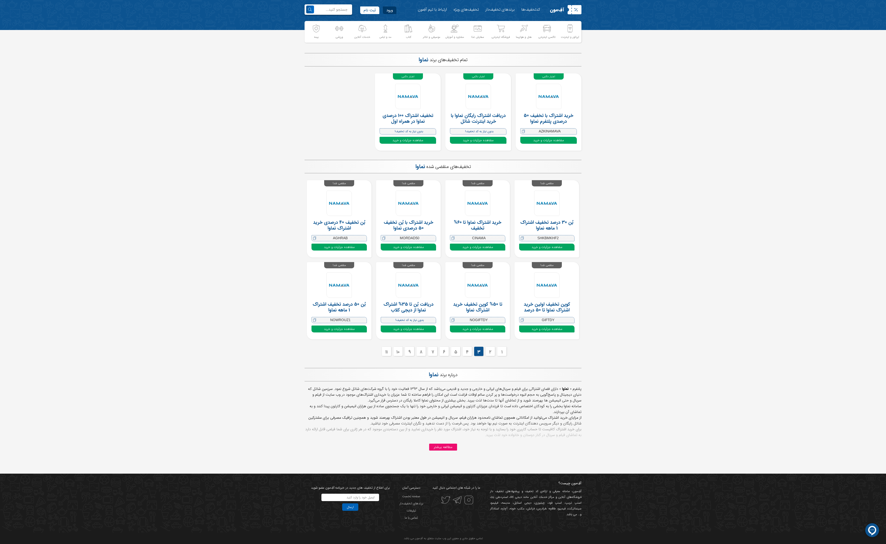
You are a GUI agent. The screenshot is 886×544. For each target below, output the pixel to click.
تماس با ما (411, 517)
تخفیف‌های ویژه (466, 9)
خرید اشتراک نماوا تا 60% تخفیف (477, 225)
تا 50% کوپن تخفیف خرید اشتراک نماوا (477, 307)
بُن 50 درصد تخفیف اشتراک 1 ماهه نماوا (339, 307)
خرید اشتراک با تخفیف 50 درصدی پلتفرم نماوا (548, 118)
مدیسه (506, 502)
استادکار (494, 508)
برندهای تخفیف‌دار (500, 9)
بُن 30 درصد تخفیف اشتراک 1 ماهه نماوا (546, 225)
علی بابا (495, 497)
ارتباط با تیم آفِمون (432, 9)
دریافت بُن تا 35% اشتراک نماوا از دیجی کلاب (408, 307)
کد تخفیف (531, 491)
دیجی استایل (522, 502)
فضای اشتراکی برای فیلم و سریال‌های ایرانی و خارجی (511, 389)
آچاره (504, 508)
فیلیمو (494, 502)
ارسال (350, 507)
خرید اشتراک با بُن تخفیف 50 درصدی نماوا (408, 225)
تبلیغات (411, 510)
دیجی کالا (516, 497)
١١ (386, 352)
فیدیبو (562, 508)
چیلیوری (540, 502)
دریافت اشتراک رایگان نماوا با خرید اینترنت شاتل (478, 118)
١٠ (398, 352)
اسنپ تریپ (574, 502)
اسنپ (504, 497)
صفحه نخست (411, 496)
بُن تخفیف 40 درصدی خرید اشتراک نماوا (339, 225)
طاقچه (551, 508)
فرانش (531, 508)
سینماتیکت (574, 508)
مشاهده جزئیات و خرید (548, 140)
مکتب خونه (517, 508)
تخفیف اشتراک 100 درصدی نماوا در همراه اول (408, 118)
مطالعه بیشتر (443, 447)
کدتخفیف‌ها (530, 9)
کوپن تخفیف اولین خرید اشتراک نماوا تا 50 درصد (547, 307)
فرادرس (541, 508)
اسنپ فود (555, 502)
